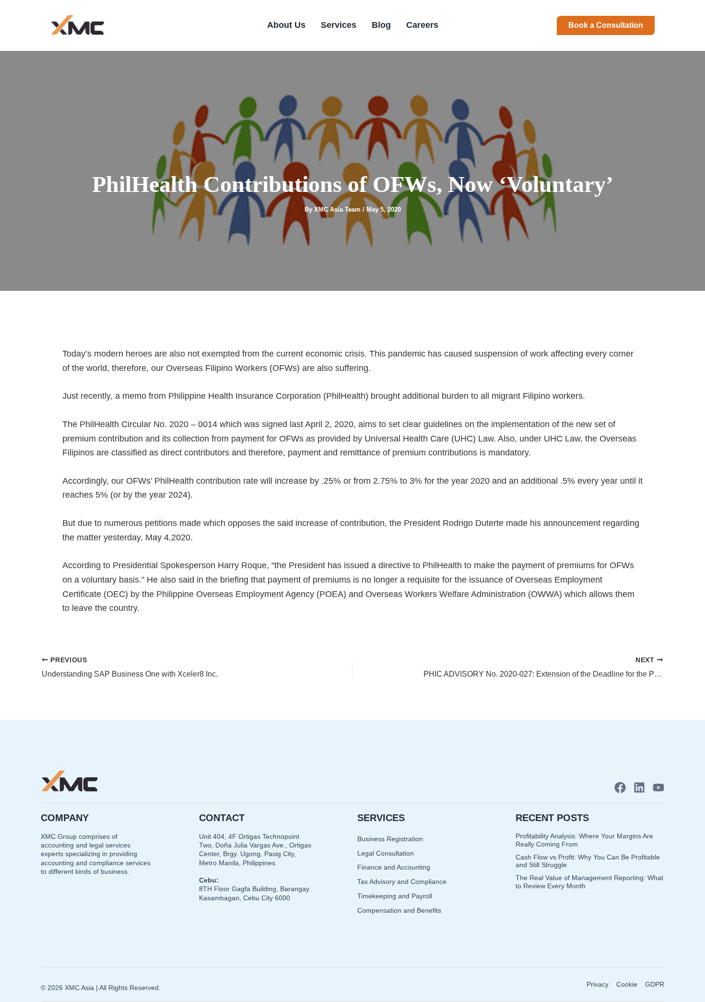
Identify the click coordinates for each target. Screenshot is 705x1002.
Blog (381, 25)
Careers (422, 25)
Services (338, 25)
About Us (286, 25)
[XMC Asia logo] (77, 25)
